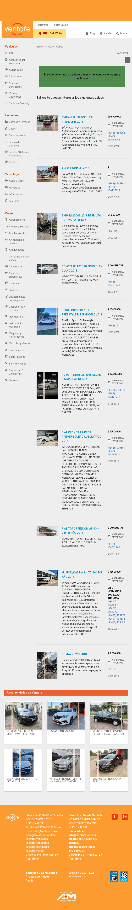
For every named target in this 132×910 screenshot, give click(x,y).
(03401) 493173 (116, 615)
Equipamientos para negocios (17, 298)
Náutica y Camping (19, 103)
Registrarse (42, 25)
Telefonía (14, 201)
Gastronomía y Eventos (17, 308)
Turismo (13, 380)
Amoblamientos (17, 233)
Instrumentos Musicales (16, 325)
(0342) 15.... (114, 325)
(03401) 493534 (116, 618)
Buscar (124, 33)
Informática (15, 194)
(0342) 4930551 (116, 447)
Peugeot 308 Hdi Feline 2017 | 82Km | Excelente (21, 732)
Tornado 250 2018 (74, 654)
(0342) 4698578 (116, 390)
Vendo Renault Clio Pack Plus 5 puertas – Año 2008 (109, 732)
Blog (92, 33)
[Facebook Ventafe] (115, 817)
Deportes (14, 283)
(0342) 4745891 (116, 183)
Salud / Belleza (17, 356)
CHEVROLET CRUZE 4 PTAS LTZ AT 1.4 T (22, 780)
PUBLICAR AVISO (52, 33)
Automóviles (16, 69)
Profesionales (16, 350)
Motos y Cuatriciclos (15, 95)
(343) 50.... (113, 231)
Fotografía (14, 187)
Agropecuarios (17, 219)
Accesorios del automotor (17, 61)
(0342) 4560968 (116, 132)
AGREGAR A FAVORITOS (118, 124)
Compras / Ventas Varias (19, 258)
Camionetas (15, 76)
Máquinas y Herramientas (16, 335)
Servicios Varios (17, 363)
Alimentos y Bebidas (17, 226)
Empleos (13, 290)
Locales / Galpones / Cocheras (19, 154)
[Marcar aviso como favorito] (127, 60)
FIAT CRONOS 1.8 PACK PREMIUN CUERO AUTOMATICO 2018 (81, 437)
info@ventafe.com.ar (46, 831)
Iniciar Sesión (61, 25)
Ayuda (107, 33)
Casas (12, 128)
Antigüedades (16, 249)
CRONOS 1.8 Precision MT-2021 (108, 780)
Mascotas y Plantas (19, 343)
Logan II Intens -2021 (62, 731)
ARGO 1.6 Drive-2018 (75, 168)
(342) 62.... (113, 669)
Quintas (13, 162)
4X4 (11, 53)
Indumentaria (16, 316)
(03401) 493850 (116, 622)
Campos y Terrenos (19, 122)
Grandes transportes (15, 85)
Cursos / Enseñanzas (15, 275)
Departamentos (17, 135)
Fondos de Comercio (14, 144)
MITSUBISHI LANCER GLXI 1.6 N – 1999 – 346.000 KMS (65, 780)
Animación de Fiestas (16, 241)
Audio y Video (16, 180)
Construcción (16, 266)
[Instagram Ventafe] (125, 817)
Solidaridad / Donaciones (16, 372)
